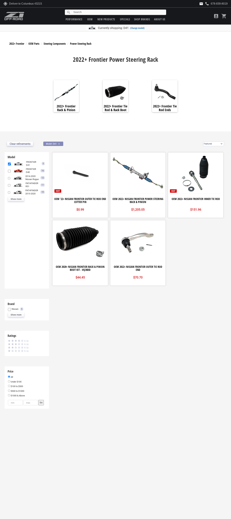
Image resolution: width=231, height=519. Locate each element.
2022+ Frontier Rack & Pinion (66, 108)
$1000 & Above (17, 395)
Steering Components (55, 44)
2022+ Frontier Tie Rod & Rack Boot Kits (115, 110)
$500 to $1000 (17, 391)
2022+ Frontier (16, 44)
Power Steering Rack (80, 44)
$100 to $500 (16, 386)
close (59, 143)
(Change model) (137, 28)
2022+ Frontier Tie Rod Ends (165, 108)
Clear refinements (20, 143)
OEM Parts (33, 44)
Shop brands (142, 19)
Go (41, 402)
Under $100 (15, 381)
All (11, 377)
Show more (16, 199)
